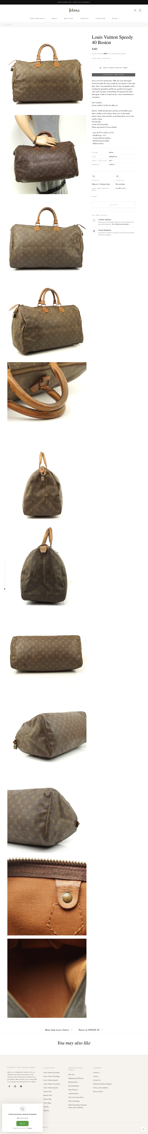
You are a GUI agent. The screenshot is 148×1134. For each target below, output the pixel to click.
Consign (101, 18)
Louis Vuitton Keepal (50, 1088)
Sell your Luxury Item (75, 1097)
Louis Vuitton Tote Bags (51, 1076)
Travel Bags (47, 1103)
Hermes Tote (47, 1095)
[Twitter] (101, 196)
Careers (95, 1076)
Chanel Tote (47, 1091)
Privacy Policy (98, 1091)
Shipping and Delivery (76, 1078)
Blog (115, 18)
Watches (68, 18)
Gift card (71, 1074)
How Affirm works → (121, 188)
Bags (54, 18)
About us (96, 1072)
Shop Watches (73, 1089)
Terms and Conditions (100, 1088)
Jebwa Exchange (74, 1101)
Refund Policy (73, 1082)
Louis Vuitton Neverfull (51, 1072)
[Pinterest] (104, 196)
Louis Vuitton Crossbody (51, 1084)
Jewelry (84, 18)
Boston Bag (47, 1099)
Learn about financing (101, 58)
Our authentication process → (121, 224)
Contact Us (97, 1080)
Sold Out (113, 205)
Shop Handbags (73, 1086)
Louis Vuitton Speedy (50, 1080)
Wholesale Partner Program (102, 1084)
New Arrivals (37, 18)
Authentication (73, 1093)
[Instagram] (15, 1087)
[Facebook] (99, 196)
